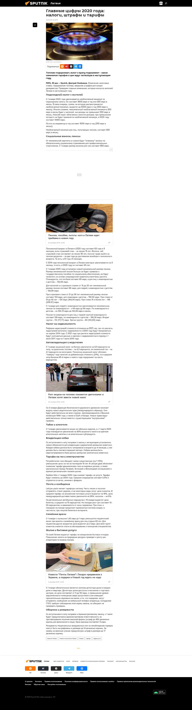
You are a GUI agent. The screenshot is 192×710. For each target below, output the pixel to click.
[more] (109, 242)
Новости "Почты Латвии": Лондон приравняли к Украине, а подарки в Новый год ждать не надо (75, 576)
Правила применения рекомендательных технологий (136, 681)
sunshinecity (57, 62)
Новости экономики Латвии (68, 638)
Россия (132, 661)
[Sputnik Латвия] (37, 6)
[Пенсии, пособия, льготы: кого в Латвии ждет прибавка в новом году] (79, 218)
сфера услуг (97, 638)
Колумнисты (121, 661)
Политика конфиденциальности (76, 681)
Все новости (59, 661)
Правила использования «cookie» (102, 681)
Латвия (81, 638)
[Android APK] (159, 692)
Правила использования (53, 681)
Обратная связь (39, 684)
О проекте (28, 681)
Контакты (38, 681)
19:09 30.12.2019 (52, 20)
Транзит (110, 661)
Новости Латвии (52, 638)
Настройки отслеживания (57, 684)
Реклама (28, 684)
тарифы (88, 638)
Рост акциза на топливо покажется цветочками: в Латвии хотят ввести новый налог (76, 396)
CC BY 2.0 (49, 62)
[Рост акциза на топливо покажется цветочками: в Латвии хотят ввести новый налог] (79, 377)
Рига (68, 661)
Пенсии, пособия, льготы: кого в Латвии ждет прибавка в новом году (74, 237)
